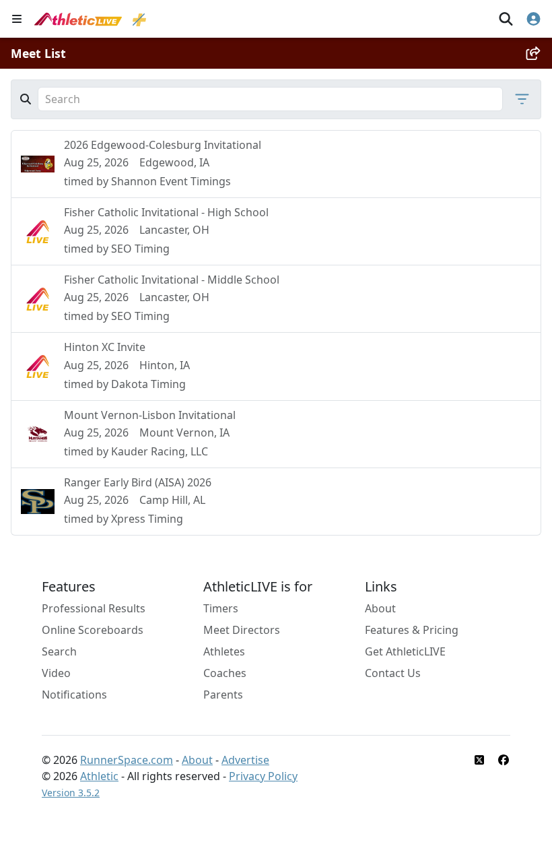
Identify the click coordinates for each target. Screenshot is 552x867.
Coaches (224, 673)
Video (56, 673)
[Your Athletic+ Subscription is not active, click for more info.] (139, 19)
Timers (220, 608)
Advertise (245, 759)
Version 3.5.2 (71, 792)
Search (59, 651)
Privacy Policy (263, 776)
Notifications (74, 694)
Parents (223, 694)
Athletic (99, 776)
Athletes (224, 651)
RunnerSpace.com (126, 759)
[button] (518, 99)
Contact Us (393, 673)
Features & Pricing (411, 629)
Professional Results (93, 608)
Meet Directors (241, 629)
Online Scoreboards (92, 629)
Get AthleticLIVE (405, 651)
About (380, 608)
